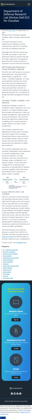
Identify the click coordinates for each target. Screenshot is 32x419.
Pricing (16, 369)
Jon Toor (12, 30)
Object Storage (7, 268)
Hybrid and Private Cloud (11, 266)
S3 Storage (6, 274)
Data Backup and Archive (11, 258)
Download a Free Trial (16, 340)
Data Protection (8, 262)
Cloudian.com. (21, 242)
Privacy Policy (23, 401)
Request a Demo (16, 311)
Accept (3, 418)
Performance (7, 270)
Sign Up (16, 320)
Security (5, 276)
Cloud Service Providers (10, 254)
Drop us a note (7, 237)
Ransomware (7, 272)
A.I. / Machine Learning (10, 250)
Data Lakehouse (8, 260)
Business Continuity (9, 252)
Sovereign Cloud (8, 278)
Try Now (16, 348)
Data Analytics (7, 256)
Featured (6, 264)
